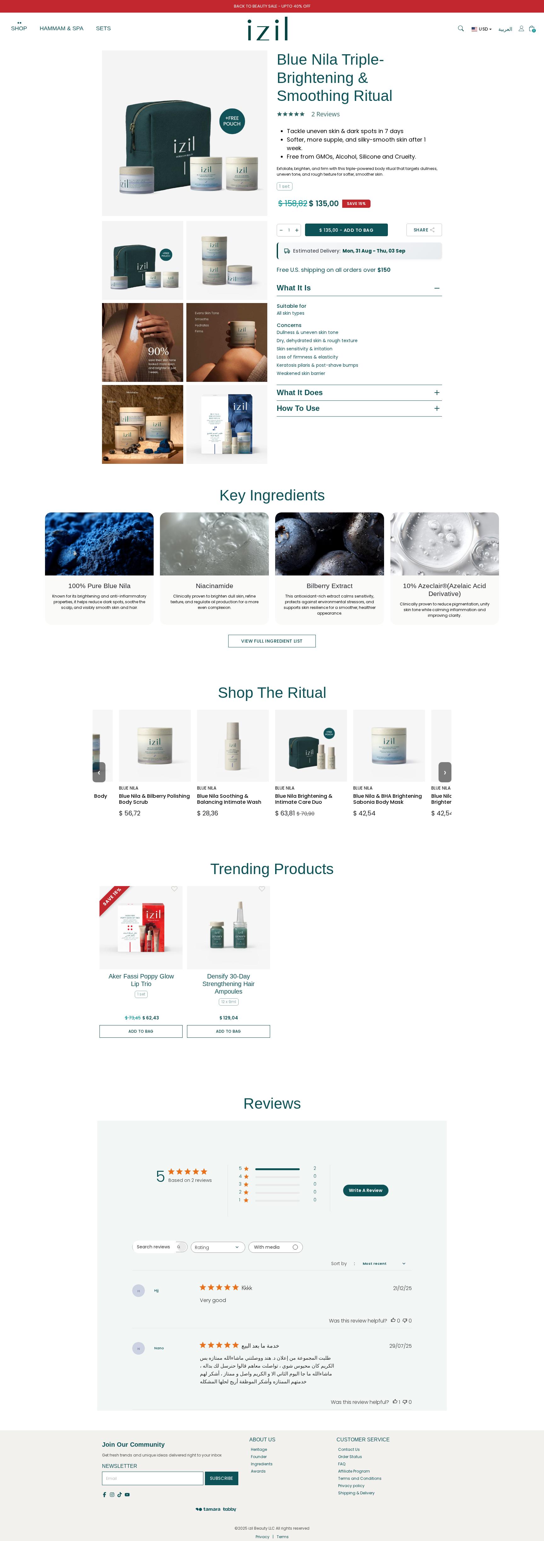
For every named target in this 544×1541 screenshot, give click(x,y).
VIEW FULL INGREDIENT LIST (272, 641)
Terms (283, 1536)
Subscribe (221, 1478)
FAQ (341, 1464)
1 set (284, 186)
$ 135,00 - (346, 230)
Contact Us (349, 1449)
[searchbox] (154, 1246)
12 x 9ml (228, 1001)
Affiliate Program (354, 1471)
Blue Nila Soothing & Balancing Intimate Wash (229, 789)
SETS (103, 28)
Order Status (350, 1456)
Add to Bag (141, 1031)
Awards (258, 1471)
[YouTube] (128, 1494)
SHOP (19, 28)
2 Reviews (325, 114)
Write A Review (365, 1190)
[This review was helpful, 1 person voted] (395, 1402)
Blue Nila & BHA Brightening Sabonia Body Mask (385, 789)
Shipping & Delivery (356, 1493)
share (421, 230)
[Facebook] (106, 1494)
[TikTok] (121, 1494)
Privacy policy (351, 1485)
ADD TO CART (153, 810)
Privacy (262, 1536)
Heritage (259, 1449)
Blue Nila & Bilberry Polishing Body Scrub (151, 786)
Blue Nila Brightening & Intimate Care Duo (310, 786)
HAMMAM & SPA (61, 28)
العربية (505, 29)
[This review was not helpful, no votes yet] (405, 1321)
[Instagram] (113, 1494)
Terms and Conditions (360, 1478)
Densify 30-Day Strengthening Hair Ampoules (228, 984)
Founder (259, 1456)
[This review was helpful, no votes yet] (393, 1321)
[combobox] (218, 1247)
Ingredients (262, 1464)
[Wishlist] (174, 889)
